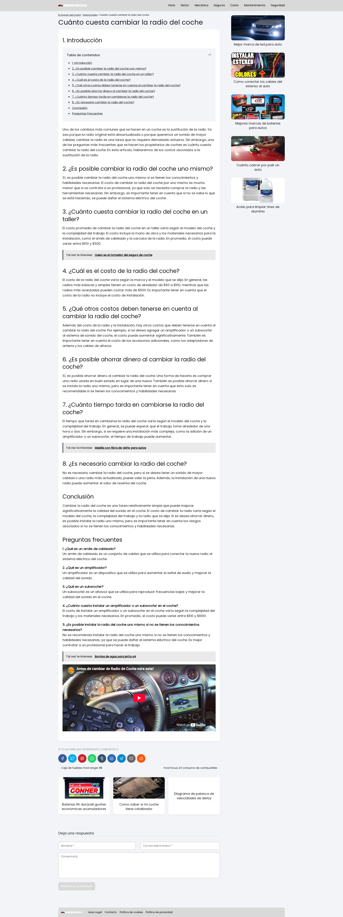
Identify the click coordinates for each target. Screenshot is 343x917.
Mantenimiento (254, 5)
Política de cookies (131, 912)
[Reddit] (141, 758)
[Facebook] (62, 758)
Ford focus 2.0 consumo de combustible (190, 768)
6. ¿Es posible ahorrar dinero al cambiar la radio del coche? (113, 91)
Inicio (171, 5)
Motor (185, 5)
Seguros (219, 5)
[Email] (131, 758)
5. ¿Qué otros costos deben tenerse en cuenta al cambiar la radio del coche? (126, 85)
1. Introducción (82, 63)
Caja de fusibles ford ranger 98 (81, 768)
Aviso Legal (95, 912)
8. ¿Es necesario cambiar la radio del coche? (103, 102)
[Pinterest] (82, 758)
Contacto (111, 912)
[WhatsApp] (92, 758)
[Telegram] (121, 758)
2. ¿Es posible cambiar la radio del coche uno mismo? (109, 69)
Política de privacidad (159, 912)
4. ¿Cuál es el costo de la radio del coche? (101, 80)
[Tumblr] (102, 758)
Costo (234, 5)
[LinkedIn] (111, 758)
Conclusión (79, 108)
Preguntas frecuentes (87, 113)
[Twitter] (72, 758)
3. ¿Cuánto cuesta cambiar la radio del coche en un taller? (113, 74)
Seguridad (278, 5)
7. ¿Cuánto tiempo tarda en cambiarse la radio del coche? (113, 97)
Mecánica (201, 5)
